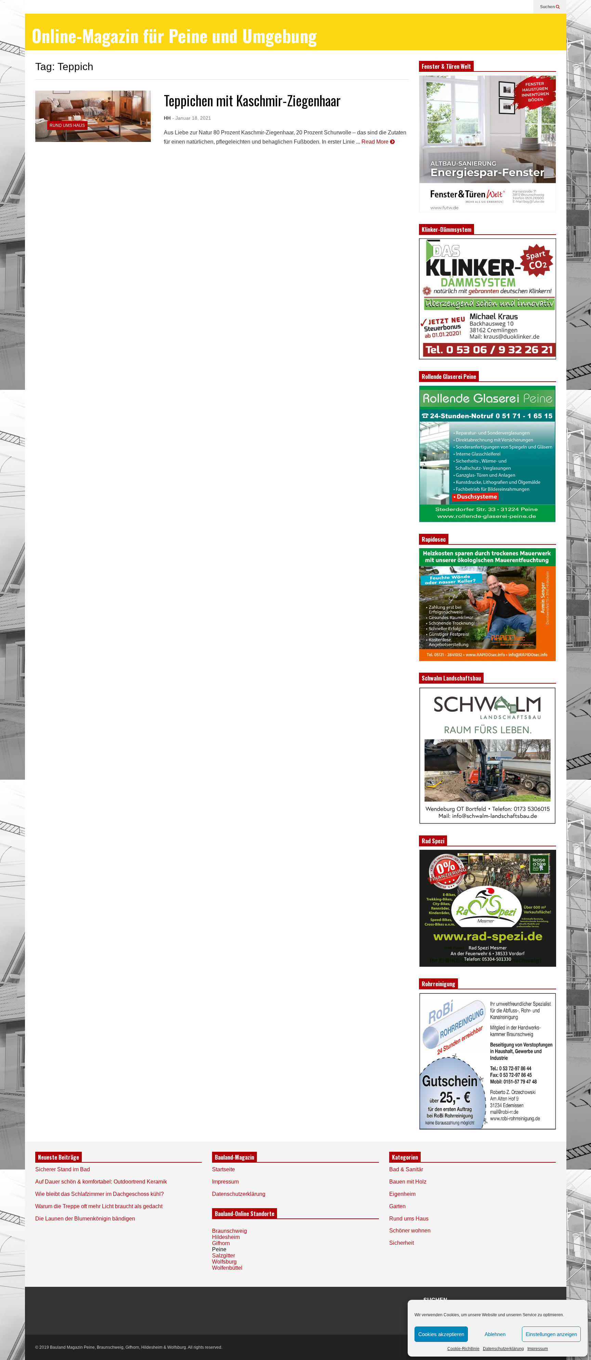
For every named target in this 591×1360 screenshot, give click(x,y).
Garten (397, 1206)
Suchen (548, 6)
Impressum (537, 1348)
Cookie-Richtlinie (463, 1348)
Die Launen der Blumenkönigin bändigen (85, 1219)
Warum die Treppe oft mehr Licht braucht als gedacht (98, 1206)
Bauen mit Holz (407, 1182)
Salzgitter (223, 1255)
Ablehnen (495, 1334)
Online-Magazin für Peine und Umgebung (174, 35)
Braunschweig (229, 1231)
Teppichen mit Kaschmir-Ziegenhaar (252, 100)
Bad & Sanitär (406, 1169)
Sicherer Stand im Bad (62, 1169)
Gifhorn (221, 1243)
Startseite (223, 1169)
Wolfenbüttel (227, 1268)
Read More (376, 142)
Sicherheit (401, 1243)
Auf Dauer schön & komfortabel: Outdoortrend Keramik (101, 1182)
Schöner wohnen (410, 1230)
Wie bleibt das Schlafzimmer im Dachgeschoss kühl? (99, 1194)
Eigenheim (402, 1194)
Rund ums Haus (67, 125)
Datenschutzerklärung (503, 1348)
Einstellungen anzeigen (551, 1334)
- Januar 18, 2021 (191, 118)
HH (167, 118)
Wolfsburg (224, 1262)
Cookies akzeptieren (441, 1334)
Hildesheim (226, 1237)
